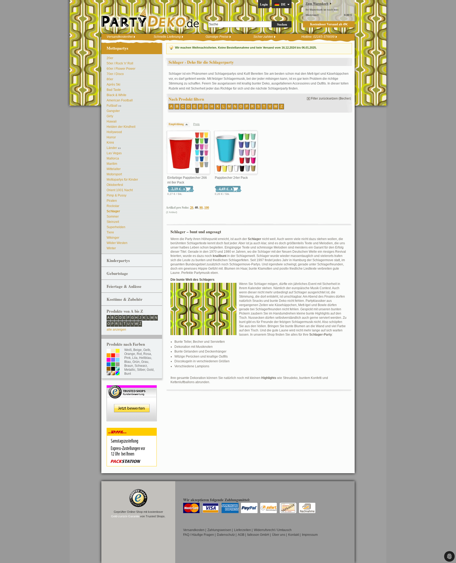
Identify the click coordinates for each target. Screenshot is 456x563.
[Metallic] (118, 369)
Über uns (278, 535)
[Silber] (109, 374)
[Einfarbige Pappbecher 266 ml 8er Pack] (188, 152)
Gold (150, 370)
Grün (136, 362)
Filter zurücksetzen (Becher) (331, 98)
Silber (141, 370)
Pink (127, 358)
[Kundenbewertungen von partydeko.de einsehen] (132, 388)
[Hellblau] (118, 360)
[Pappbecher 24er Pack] (235, 152)
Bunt (127, 374)
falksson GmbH (258, 535)
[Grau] (118, 365)
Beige (137, 350)
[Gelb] (118, 351)
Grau (144, 362)
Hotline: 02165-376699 (318, 37)
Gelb (146, 350)
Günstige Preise (217, 37)
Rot (139, 354)
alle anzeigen (116, 329)
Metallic (129, 370)
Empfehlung (176, 124)
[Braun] (109, 369)
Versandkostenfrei (120, 37)
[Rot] (113, 356)
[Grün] (113, 365)
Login (264, 4)
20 (191, 207)
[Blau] (109, 365)
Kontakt (293, 535)
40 (196, 207)
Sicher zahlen (263, 37)
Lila (134, 358)
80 (201, 207)
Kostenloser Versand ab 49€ (329, 24)
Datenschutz (226, 535)
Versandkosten (194, 530)
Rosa (147, 354)
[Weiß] (109, 351)
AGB (241, 535)
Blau (127, 362)
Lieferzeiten (242, 530)
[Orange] (109, 356)
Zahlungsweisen (219, 530)
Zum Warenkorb (317, 3)
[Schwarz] (113, 369)
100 (206, 207)
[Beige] (113, 351)
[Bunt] (118, 374)
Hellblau (145, 358)
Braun (128, 366)
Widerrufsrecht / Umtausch (273, 530)
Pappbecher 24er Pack (231, 178)
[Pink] (109, 360)
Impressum (310, 535)
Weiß (128, 350)
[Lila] (113, 360)
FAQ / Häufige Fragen (198, 535)
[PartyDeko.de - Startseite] (150, 18)
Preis (196, 124)
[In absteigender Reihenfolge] (188, 124)
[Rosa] (118, 356)
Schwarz (141, 366)
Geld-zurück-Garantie (125, 516)
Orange (129, 354)
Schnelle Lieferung (167, 37)
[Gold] (113, 374)
